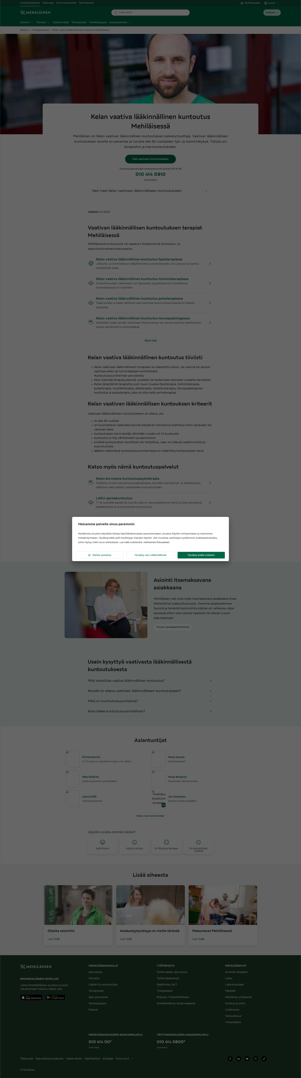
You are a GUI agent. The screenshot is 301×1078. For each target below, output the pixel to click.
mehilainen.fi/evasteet (156, 542)
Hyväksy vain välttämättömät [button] (150, 555)
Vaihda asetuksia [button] (101, 555)
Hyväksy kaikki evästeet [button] (201, 555)
